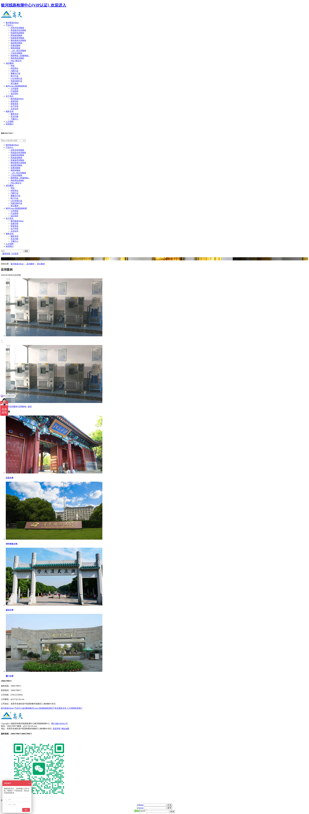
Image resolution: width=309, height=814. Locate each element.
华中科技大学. (12, 544)
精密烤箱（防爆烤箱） (20, 56)
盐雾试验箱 (15, 45)
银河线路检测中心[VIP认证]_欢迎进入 (33, 5)
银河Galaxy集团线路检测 (16, 86)
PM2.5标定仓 (16, 61)
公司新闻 (14, 89)
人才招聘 (10, 121)
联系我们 (10, 124)
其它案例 (14, 83)
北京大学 (10, 478)
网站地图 (65, 729)
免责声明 (56, 729)
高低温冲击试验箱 (18, 30)
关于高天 (10, 96)
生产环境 (14, 106)
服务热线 (5, 254)
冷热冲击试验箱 (17, 28)
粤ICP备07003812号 (59, 723)
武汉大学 (10, 610)
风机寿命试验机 (17, 58)
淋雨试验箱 (15, 48)
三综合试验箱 (16, 53)
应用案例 (22, 406)
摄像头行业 (15, 73)
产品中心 (10, 25)
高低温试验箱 (16, 35)
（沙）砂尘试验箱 (18, 50)
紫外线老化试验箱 (18, 40)
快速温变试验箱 (17, 38)
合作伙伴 (14, 109)
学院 (12, 66)
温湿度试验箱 (16, 43)
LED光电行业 (16, 78)
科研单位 (14, 68)
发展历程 (14, 101)
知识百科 (14, 94)
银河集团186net (12, 23)
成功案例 (10, 63)
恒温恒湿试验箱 (17, 33)
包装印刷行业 (16, 81)
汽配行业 (14, 71)
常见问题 (14, 116)
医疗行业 (14, 76)
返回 (30, 406)
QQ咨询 (14, 254)
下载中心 (14, 119)
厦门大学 (10, 676)
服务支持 (10, 111)
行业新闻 (14, 91)
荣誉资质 (14, 104)
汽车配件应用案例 (9, 406)
